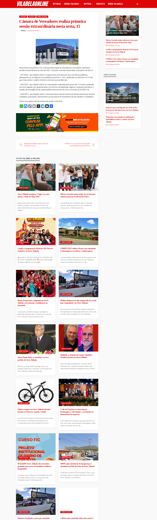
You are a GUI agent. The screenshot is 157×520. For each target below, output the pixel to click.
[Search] (137, 4)
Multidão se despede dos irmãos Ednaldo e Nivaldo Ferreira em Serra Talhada (76, 356)
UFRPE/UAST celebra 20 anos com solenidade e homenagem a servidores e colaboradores (78, 249)
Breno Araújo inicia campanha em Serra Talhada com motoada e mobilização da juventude (33, 303)
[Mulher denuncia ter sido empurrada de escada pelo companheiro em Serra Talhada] (78, 283)
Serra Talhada (42, 16)
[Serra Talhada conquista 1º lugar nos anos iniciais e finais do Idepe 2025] (36, 177)
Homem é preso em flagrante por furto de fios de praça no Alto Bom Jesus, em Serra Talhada (122, 109)
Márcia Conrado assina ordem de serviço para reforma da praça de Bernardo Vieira (77, 195)
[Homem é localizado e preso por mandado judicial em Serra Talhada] (36, 501)
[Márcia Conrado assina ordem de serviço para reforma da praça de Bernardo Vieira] (78, 177)
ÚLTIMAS (57, 4)
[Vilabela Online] (33, 3)
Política (31, 16)
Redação (23, 30)
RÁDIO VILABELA (115, 4)
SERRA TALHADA (71, 4)
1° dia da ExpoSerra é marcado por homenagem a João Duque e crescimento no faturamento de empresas (76, 411)
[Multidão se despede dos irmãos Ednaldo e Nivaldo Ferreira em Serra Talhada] (78, 338)
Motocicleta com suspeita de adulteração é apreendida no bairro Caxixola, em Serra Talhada (120, 119)
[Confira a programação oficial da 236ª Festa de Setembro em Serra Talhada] (36, 231)
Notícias (23, 16)
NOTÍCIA (87, 4)
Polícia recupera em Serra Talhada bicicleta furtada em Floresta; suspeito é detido (34, 410)
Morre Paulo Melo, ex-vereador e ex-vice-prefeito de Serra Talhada (33, 358)
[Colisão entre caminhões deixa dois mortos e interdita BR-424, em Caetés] (78, 501)
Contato (100, 4)
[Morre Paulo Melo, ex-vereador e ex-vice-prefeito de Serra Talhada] (36, 339)
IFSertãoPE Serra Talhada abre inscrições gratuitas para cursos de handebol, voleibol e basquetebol (34, 466)
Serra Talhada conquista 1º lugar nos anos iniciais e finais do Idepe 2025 (33, 195)
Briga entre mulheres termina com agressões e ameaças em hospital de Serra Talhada (121, 98)
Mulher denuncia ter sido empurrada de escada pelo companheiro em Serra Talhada (78, 301)
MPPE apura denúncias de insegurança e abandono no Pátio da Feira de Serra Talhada (77, 465)
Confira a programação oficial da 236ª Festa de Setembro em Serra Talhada (35, 249)
